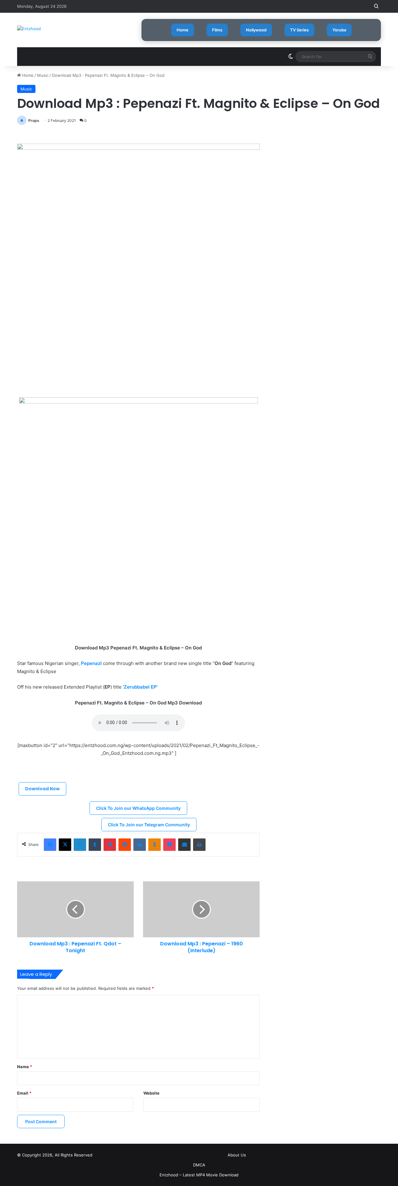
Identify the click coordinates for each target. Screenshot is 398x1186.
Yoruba (339, 29)
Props (33, 120)
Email (24, 1093)
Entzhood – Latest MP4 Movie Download (199, 1174)
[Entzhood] (29, 28)
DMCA (199, 1164)
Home (182, 29)
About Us (237, 1154)
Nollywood (256, 29)
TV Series (299, 29)
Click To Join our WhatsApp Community (138, 808)
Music (43, 75)
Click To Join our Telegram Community (149, 824)
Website (151, 1093)
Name (24, 1066)
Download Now (42, 789)
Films (217, 29)
